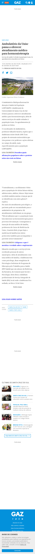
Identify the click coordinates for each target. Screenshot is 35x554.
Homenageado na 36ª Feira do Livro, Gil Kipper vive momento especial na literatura (23, 427)
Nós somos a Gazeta (17, 525)
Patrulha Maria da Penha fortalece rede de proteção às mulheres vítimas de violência (22, 407)
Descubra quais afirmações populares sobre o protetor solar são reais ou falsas (17, 155)
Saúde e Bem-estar (15, 310)
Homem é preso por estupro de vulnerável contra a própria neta (23, 397)
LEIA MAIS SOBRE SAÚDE (12, 299)
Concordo (17, 550)
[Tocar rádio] (29, 2)
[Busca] (26, 2)
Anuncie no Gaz (17, 523)
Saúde (24, 307)
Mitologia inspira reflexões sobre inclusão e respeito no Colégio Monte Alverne (22, 417)
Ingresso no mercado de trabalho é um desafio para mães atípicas (21, 388)
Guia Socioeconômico (17, 528)
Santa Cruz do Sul (14, 307)
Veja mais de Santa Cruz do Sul (16, 436)
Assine (6, 2)
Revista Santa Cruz (17, 531)
